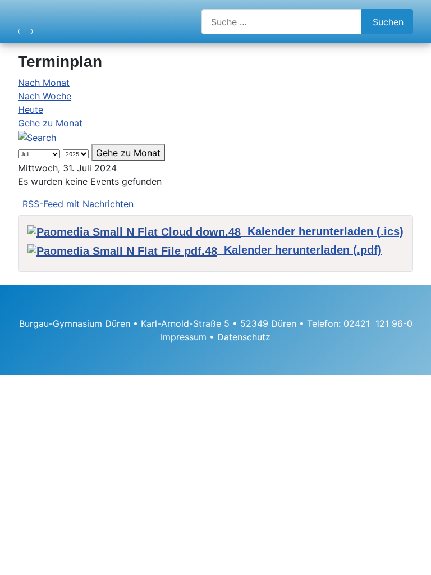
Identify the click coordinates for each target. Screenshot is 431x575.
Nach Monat (44, 82)
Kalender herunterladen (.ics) (322, 231)
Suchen (388, 22)
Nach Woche (44, 96)
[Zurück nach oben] (417, 561)
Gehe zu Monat (50, 123)
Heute (30, 109)
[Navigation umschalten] (25, 31)
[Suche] (37, 136)
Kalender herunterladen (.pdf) (299, 250)
